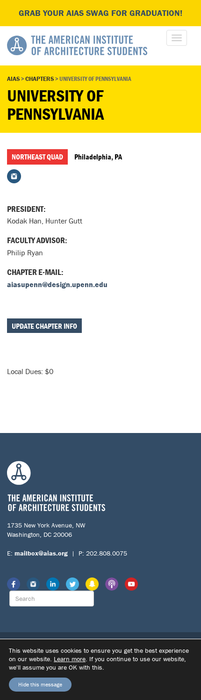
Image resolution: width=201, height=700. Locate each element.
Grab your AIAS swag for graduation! (100, 12)
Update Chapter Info (44, 326)
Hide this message (40, 684)
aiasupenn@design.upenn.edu (57, 284)
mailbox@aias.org (41, 553)
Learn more (70, 659)
